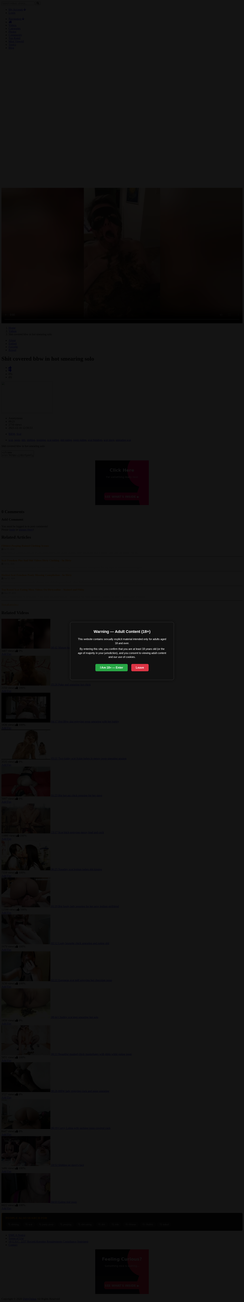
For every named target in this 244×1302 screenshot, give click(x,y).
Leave (140, 667)
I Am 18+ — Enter (111, 667)
